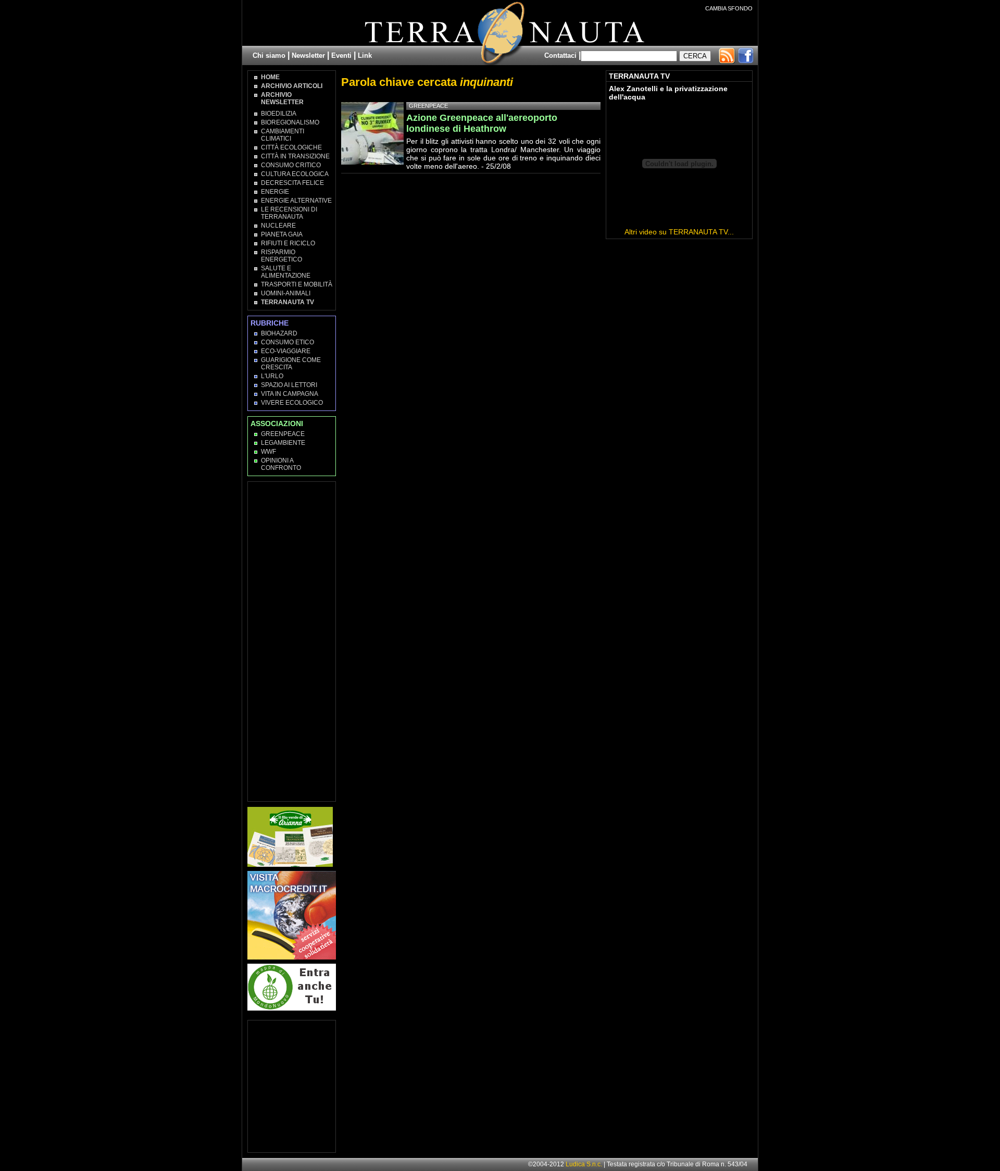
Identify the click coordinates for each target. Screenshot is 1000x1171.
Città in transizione (295, 156)
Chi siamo (269, 55)
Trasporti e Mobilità (296, 284)
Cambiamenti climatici (282, 135)
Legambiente (283, 442)
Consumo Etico (287, 342)
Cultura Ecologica (295, 174)
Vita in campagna (289, 393)
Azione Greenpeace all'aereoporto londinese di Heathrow (481, 123)
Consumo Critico (291, 165)
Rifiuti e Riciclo (288, 243)
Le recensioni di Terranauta (289, 213)
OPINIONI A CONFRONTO (281, 464)
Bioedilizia (278, 113)
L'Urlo (272, 376)
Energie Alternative (296, 200)
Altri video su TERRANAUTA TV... (679, 232)
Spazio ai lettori (289, 385)
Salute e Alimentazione (285, 272)
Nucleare (278, 225)
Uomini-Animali (285, 293)
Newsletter (308, 55)
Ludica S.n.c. (584, 1164)
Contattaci (560, 55)
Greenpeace (283, 434)
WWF (268, 451)
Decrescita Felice (292, 182)
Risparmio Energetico (281, 255)
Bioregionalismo (290, 122)
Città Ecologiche (291, 147)
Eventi (341, 55)
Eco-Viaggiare (285, 351)
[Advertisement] (292, 640)
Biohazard (279, 333)
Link (365, 55)
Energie (275, 191)
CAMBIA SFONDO (729, 8)
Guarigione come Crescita (291, 363)
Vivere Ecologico (292, 402)
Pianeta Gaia (282, 234)
